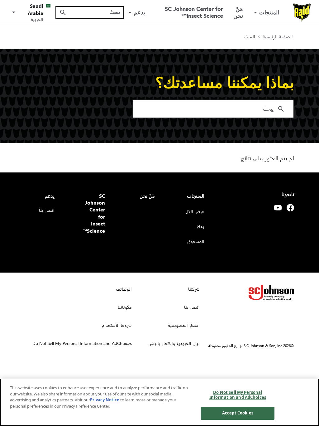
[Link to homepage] (302, 12)
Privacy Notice (104, 400)
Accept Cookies (237, 413)
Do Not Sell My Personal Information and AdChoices (237, 395)
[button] (30, 12)
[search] (63, 12)
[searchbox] (93, 12)
